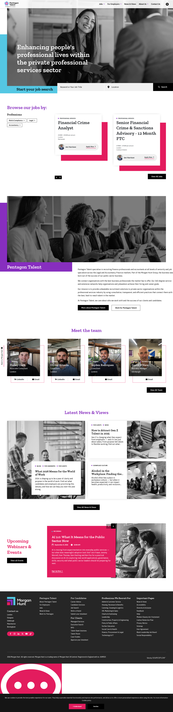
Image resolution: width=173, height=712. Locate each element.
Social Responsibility (144, 635)
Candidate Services (78, 605)
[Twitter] (22, 633)
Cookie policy (86, 700)
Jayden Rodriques (102, 365)
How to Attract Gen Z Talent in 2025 (104, 432)
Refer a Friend (76, 611)
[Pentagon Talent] (11, 4)
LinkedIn (20, 379)
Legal (31, 120)
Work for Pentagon (46, 614)
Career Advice (76, 602)
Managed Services (77, 622)
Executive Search (77, 625)
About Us (142, 4)
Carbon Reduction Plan (145, 620)
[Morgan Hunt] (19, 601)
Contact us (12, 611)
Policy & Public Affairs (110, 623)
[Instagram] (14, 633)
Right (60, 177)
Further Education (108, 626)
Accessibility (141, 605)
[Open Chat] (31, 688)
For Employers (113, 4)
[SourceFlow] (159, 657)
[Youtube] (26, 633)
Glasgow (10, 618)
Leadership (106, 617)
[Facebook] (10, 633)
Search (164, 87)
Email (37, 379)
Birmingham (11, 627)
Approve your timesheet (79, 640)
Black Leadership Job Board (147, 632)
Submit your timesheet (79, 614)
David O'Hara (140, 365)
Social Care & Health (109, 629)
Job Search (75, 608)
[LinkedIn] (18, 633)
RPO (72, 628)
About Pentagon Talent (48, 602)
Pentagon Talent (48, 598)
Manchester (11, 624)
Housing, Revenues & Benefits (112, 605)
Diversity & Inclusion (144, 608)
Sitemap (140, 626)
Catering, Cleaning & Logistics (112, 608)
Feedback (140, 611)
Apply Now (90, 157)
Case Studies (75, 637)
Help (138, 614)
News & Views (130, 4)
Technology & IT (108, 635)
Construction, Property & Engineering (115, 620)
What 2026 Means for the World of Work (55, 473)
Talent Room (75, 634)
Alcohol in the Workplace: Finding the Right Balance (106, 474)
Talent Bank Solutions (79, 631)
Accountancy (14, 125)
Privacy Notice (142, 623)
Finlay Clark (18, 365)
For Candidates (78, 598)
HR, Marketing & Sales (110, 611)
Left (56, 177)
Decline (95, 706)
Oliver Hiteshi (59, 365)
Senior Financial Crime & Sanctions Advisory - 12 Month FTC (78, 130)
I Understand (77, 706)
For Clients (76, 618)
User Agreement (143, 629)
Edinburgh (10, 621)
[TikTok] (30, 633)
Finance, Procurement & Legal (112, 632)
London (9, 615)
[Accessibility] (167, 4)
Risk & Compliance (16, 120)
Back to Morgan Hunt (2, 357)
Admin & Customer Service (111, 602)
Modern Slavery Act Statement (148, 617)
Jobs (101, 4)
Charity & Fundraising (109, 614)
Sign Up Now (56, 571)
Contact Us (155, 4)
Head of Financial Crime (133, 125)
